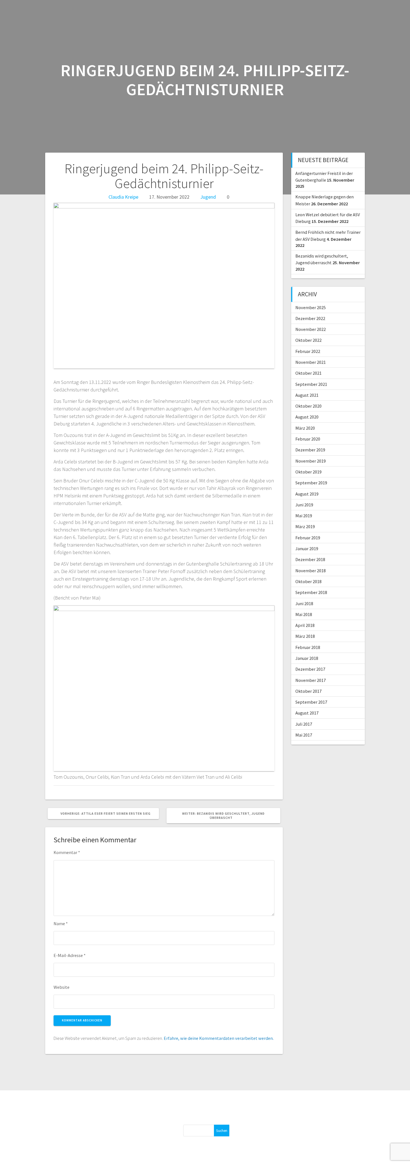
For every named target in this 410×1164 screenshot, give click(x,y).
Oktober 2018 (308, 581)
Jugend (208, 197)
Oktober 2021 (308, 373)
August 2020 (307, 417)
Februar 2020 (307, 439)
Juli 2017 (303, 724)
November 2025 (310, 307)
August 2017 (307, 713)
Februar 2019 (307, 537)
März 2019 (305, 526)
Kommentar (67, 852)
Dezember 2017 (310, 669)
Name (61, 923)
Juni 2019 (304, 505)
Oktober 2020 (308, 406)
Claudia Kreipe (123, 197)
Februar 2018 (307, 647)
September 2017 (311, 702)
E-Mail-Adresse (70, 955)
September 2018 (311, 592)
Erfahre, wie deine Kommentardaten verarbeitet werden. (219, 1038)
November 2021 (310, 362)
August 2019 (307, 494)
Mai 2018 (303, 614)
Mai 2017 (303, 735)
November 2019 (310, 461)
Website (61, 987)
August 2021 (307, 395)
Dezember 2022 (310, 318)
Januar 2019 (306, 548)
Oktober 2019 (308, 472)
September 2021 (311, 384)
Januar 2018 (306, 658)
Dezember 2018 (310, 559)
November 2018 (310, 570)
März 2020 (305, 428)
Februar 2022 (307, 351)
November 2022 (310, 329)
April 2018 (305, 625)
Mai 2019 (303, 515)
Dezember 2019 (310, 450)
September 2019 (311, 482)
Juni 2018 (304, 603)
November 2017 (310, 680)
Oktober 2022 (308, 340)
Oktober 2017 (308, 691)
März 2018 (305, 636)
